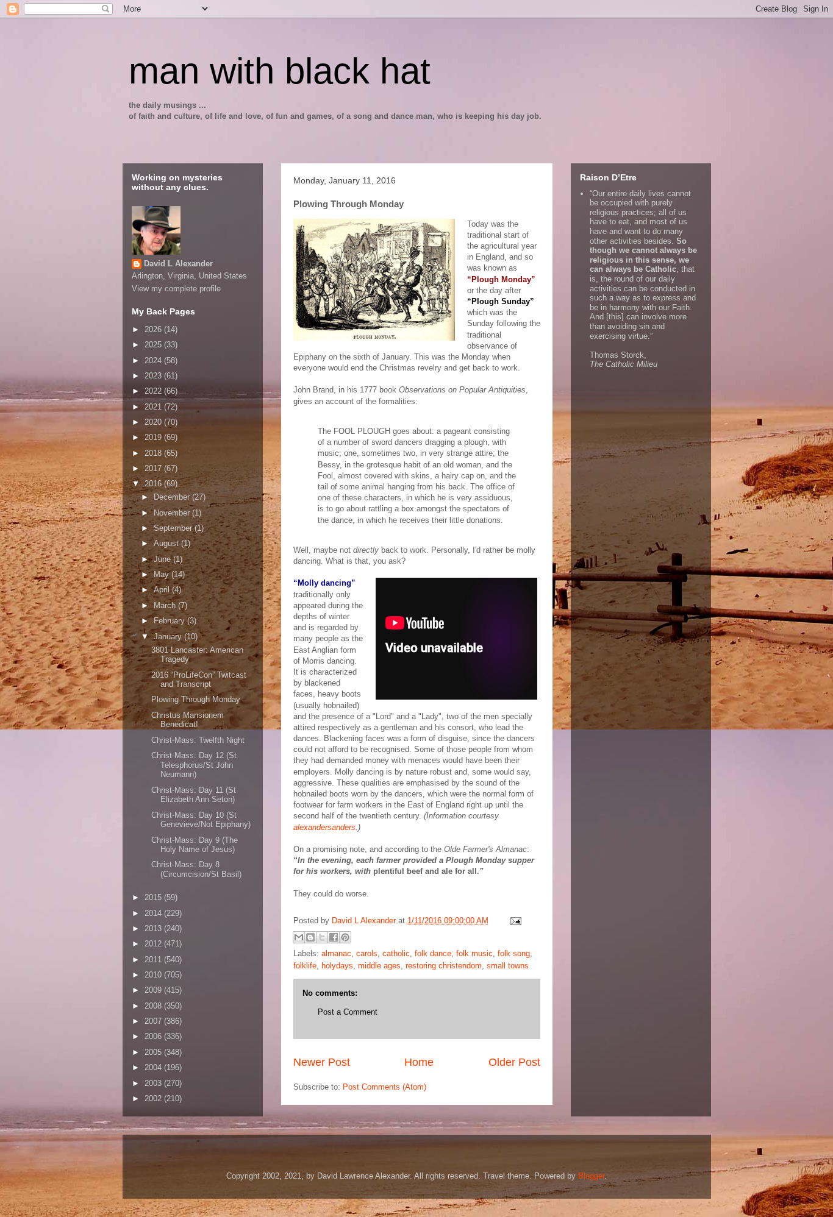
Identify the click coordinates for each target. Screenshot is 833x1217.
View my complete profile (176, 288)
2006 (154, 1036)
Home (419, 1062)
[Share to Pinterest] (345, 937)
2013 (154, 928)
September (174, 528)
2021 (154, 406)
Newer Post (321, 1062)
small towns (508, 965)
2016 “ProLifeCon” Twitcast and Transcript (198, 679)
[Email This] (299, 937)
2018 (154, 453)
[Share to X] (322, 937)
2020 (154, 422)
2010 (154, 974)
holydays (337, 965)
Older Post (514, 1062)
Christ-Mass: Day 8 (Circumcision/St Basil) (196, 869)
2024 (154, 360)
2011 (154, 959)
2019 (154, 437)
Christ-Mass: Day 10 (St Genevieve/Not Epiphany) (201, 820)
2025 (154, 344)
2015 (154, 897)
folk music (474, 953)
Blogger (591, 1175)
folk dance (433, 953)
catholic (396, 953)
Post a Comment (347, 1012)
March (166, 605)
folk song (514, 953)
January (169, 636)
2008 (154, 1005)
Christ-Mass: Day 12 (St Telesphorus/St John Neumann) (194, 765)
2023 (154, 375)
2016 (154, 483)
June (163, 559)
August (167, 543)
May (162, 574)
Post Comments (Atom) (384, 1086)
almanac (336, 953)
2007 (154, 1021)
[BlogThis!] (310, 937)
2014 (154, 913)
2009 (154, 990)
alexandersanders (324, 827)
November (173, 512)
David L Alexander (178, 263)
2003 (154, 1083)
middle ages (379, 965)
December (173, 497)
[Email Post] (514, 920)
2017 (154, 468)
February (170, 620)
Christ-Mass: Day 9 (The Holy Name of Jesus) (194, 845)
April (163, 589)
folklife (304, 965)
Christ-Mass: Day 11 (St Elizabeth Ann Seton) (193, 795)
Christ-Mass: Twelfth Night (198, 740)
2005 (154, 1052)
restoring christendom (444, 965)
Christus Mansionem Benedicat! (187, 720)
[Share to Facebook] (333, 937)
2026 (154, 329)
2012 (154, 943)
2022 (154, 391)
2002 (154, 1098)
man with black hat (280, 71)
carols (366, 953)
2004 (154, 1067)
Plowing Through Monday (195, 699)
